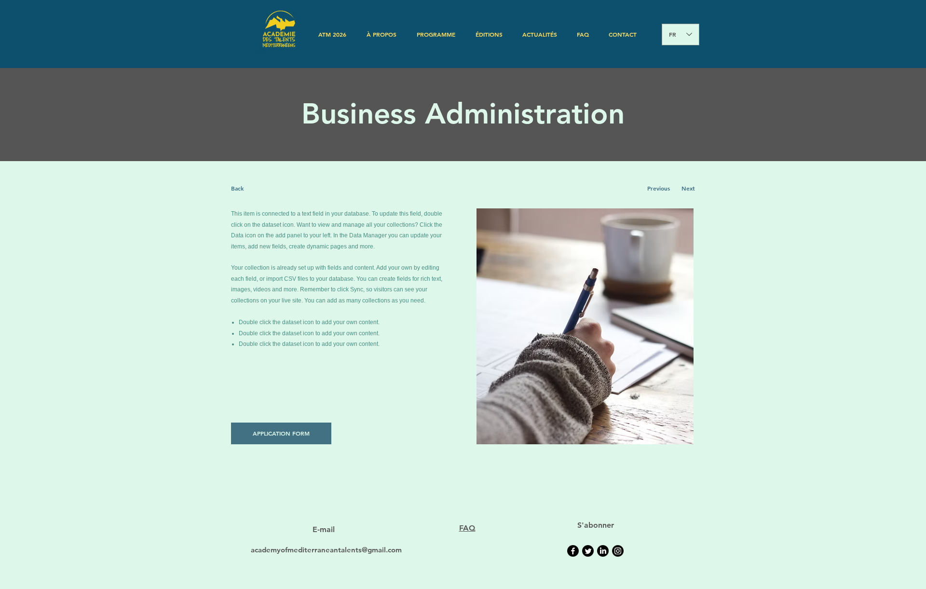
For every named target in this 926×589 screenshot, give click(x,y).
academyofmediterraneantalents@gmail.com (326, 549)
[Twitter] (588, 551)
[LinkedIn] (603, 551)
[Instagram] (618, 551)
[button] (381, 34)
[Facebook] (573, 551)
